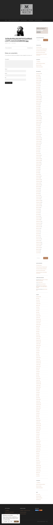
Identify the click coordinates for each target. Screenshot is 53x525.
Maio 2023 (37, 108)
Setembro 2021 (38, 366)
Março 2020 (38, 174)
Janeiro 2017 (38, 240)
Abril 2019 (37, 193)
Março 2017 (38, 460)
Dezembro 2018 (38, 200)
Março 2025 (38, 300)
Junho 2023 (38, 106)
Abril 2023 (37, 333)
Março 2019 (38, 195)
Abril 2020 (37, 172)
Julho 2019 (37, 188)
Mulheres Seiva (40, 282)
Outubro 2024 (38, 80)
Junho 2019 (38, 413)
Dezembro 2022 (38, 340)
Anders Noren (42, 521)
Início (6, 20)
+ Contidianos (30, 20)
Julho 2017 (37, 453)
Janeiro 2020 (38, 401)
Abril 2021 (37, 151)
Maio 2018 (37, 212)
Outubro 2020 (38, 162)
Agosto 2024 (38, 82)
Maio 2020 (37, 394)
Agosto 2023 (38, 326)
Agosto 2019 (38, 186)
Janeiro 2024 (38, 94)
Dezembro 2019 (38, 179)
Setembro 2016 (38, 247)
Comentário (7, 59)
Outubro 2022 (38, 120)
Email (6, 73)
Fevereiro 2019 (38, 420)
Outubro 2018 (38, 427)
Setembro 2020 (38, 387)
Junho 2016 (38, 252)
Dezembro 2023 (38, 319)
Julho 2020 (37, 167)
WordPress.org (38, 499)
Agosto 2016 (38, 249)
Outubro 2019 (38, 406)
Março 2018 (38, 216)
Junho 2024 (38, 85)
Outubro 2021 (38, 141)
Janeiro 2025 (38, 78)
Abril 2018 (37, 214)
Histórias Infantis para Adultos (14, 20)
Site (5, 77)
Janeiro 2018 (38, 219)
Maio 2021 (37, 373)
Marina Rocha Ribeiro (23, 512)
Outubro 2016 (38, 245)
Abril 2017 (37, 235)
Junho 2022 (38, 127)
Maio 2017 (37, 233)
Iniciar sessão (38, 494)
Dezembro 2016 (38, 242)
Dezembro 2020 (38, 158)
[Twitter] (36, 510)
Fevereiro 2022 (38, 134)
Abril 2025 (37, 75)
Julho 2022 (37, 125)
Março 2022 (38, 132)
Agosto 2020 (38, 165)
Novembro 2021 (38, 139)
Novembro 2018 (38, 202)
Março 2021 (38, 153)
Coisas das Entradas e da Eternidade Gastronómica (41, 54)
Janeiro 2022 (38, 359)
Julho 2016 (37, 474)
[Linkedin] (38, 510)
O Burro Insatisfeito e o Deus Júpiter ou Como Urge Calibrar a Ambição (41, 286)
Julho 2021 (37, 146)
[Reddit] (40, 510)
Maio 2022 (37, 129)
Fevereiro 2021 (38, 155)
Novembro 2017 (38, 223)
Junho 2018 (38, 434)
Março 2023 (38, 111)
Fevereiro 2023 (38, 113)
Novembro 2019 (38, 181)
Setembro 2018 (38, 205)
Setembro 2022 (38, 122)
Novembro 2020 (38, 160)
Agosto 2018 (38, 207)
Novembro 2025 (38, 73)
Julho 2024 (37, 307)
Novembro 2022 (38, 118)
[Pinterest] (39, 510)
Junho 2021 (38, 148)
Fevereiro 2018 (38, 441)
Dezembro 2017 (38, 221)
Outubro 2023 (38, 99)
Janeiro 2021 (38, 380)
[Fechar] (18, 514)
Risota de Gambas (24, 20)
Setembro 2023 (38, 101)
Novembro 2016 (38, 467)
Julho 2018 (37, 209)
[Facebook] (35, 510)
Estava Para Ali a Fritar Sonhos (40, 52)
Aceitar (16, 521)
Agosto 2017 (38, 228)
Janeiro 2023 (38, 115)
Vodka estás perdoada (38, 20)
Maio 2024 (37, 87)
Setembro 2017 (38, 226)
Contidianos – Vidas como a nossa (25, 510)
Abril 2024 (37, 312)
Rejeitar (11, 521)
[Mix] (41, 510)
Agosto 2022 (38, 347)
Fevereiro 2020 (38, 176)
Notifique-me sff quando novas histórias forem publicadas (41, 28)
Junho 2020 (38, 169)
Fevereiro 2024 (38, 92)
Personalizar (5, 521)
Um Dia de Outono (39, 47)
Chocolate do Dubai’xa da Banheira (41, 50)
